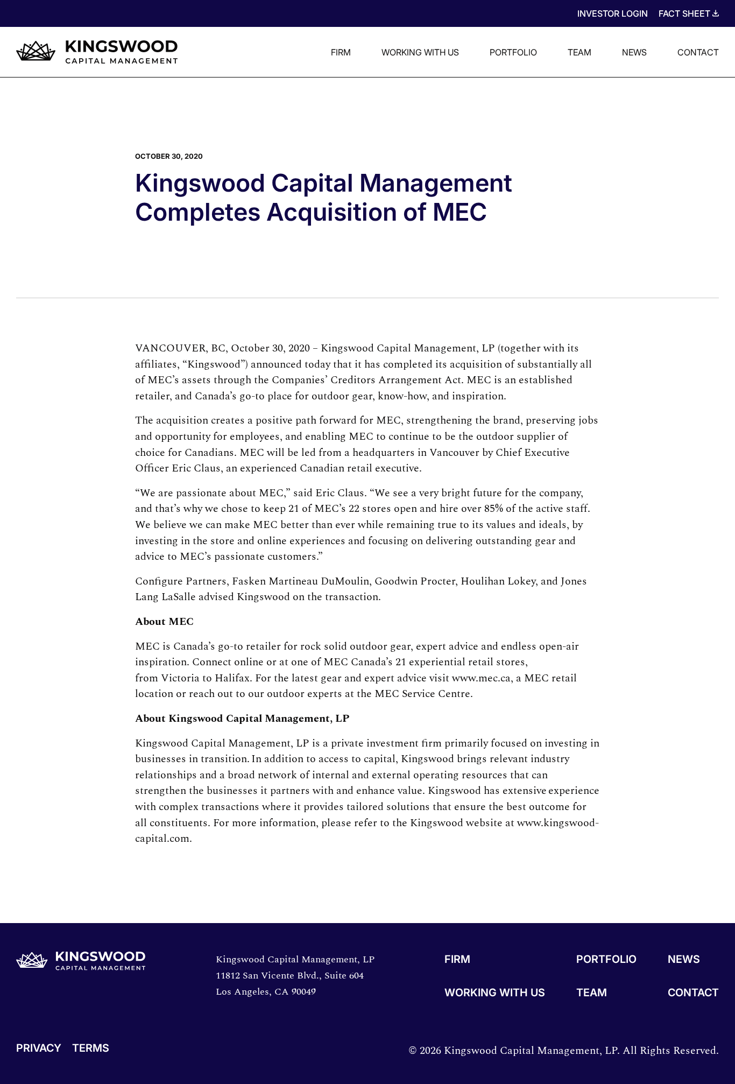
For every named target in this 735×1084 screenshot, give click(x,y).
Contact (698, 52)
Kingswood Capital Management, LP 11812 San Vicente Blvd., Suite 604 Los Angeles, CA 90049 (295, 975)
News (634, 52)
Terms (90, 1048)
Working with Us (420, 52)
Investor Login (612, 13)
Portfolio (513, 52)
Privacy (38, 1048)
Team (579, 52)
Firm (341, 52)
